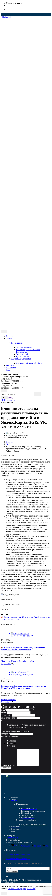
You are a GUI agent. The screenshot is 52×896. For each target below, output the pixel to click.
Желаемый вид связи (10, 736)
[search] (37, 394)
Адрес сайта (6, 715)
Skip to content (7, 17)
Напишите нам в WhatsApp (18, 859)
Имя (3, 710)
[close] (4, 273)
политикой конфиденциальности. (15, 731)
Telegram (12, 743)
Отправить (6, 768)
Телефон (5, 734)
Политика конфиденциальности (21, 889)
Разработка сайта (26, 661)
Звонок (12, 746)
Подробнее (6, 664)
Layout (4, 707)
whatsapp (12, 741)
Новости (15, 661)
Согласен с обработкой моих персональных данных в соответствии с (26, 726)
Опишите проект (9, 765)
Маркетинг (10, 400)
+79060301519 (12, 838)
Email (4, 712)
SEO (3, 400)
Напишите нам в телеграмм (18, 854)
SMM (3, 700)
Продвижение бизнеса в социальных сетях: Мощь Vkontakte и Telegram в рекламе (23, 687)
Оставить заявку (13, 327)
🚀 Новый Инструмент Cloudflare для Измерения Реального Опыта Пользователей (23, 648)
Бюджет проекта (9, 718)
